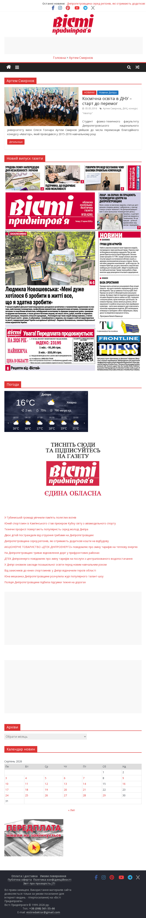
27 (65, 795)
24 (6, 795)
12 (46, 784)
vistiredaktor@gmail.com (43, 912)
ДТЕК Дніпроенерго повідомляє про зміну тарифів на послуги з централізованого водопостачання (68, 558)
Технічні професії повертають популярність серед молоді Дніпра (46, 529)
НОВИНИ (89, 92)
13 (65, 784)
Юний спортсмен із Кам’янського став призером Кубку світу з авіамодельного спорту (60, 523)
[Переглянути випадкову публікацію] (137, 67)
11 (26, 784)
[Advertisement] (73, 45)
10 (6, 784)
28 (84, 795)
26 (46, 795)
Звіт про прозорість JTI (39, 883)
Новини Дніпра (108, 92)
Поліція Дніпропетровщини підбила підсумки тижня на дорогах (45, 582)
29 (104, 795)
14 (84, 784)
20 (65, 789)
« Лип (71, 810)
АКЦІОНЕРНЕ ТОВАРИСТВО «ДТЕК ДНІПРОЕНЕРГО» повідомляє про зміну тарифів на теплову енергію (71, 547)
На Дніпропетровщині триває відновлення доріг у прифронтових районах (51, 553)
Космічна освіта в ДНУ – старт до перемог (107, 100)
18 (26, 789)
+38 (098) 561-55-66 (42, 908)
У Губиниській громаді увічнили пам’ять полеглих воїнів (40, 517)
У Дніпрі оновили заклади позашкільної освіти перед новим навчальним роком (55, 564)
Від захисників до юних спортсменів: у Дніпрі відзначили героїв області (50, 570)
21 (84, 789)
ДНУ (124, 108)
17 (6, 789)
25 (26, 795)
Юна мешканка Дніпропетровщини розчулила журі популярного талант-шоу (53, 576)
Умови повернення (53, 876)
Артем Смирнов (112, 108)
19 (46, 789)
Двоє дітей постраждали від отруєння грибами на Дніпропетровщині (49, 535)
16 (123, 784)
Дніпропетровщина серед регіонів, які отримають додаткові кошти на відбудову (56, 541)
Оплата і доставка (24, 876)
